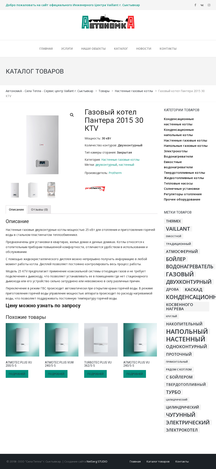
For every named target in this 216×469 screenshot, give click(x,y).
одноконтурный (186, 346)
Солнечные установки (182, 188)
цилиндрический (182, 407)
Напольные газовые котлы (186, 145)
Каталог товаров (158, 461)
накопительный (184, 323)
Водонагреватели (178, 156)
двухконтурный (106, 165)
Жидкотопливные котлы (184, 178)
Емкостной (173, 236)
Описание (16, 209)
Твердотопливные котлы (184, 172)
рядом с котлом (179, 369)
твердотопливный (186, 384)
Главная (135, 461)
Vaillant (178, 228)
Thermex (173, 221)
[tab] (16, 209)
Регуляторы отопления (183, 194)
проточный (179, 354)
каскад (193, 289)
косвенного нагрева (179, 306)
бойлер (176, 259)
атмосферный (182, 251)
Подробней (17, 373)
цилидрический (176, 399)
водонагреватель (189, 266)
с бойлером (179, 376)
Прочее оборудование (182, 199)
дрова (172, 289)
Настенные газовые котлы (120, 160)
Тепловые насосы (178, 183)
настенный (126, 165)
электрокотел (182, 430)
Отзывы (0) (39, 209)
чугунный (180, 415)
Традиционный (178, 244)
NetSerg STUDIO (97, 461)
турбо (173, 392)
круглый (171, 316)
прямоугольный (177, 361)
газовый (180, 274)
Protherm (115, 173)
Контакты (182, 461)
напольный (187, 331)
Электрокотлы (176, 151)
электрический (188, 422)
